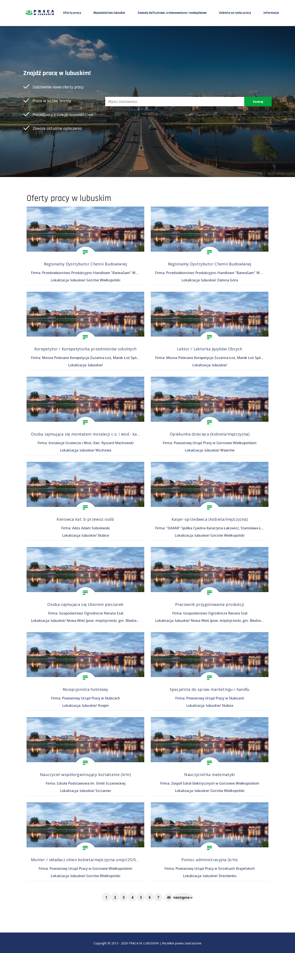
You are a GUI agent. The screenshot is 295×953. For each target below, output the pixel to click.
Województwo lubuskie (109, 13)
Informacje (271, 13)
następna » (183, 897)
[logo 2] (40, 13)
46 (169, 897)
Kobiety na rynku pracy (235, 13)
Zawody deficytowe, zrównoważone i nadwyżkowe (172, 13)
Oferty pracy (72, 13)
